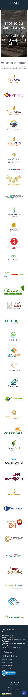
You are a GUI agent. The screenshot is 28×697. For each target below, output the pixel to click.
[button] (1, 8)
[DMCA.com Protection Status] (7, 694)
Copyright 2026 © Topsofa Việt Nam (14, 690)
